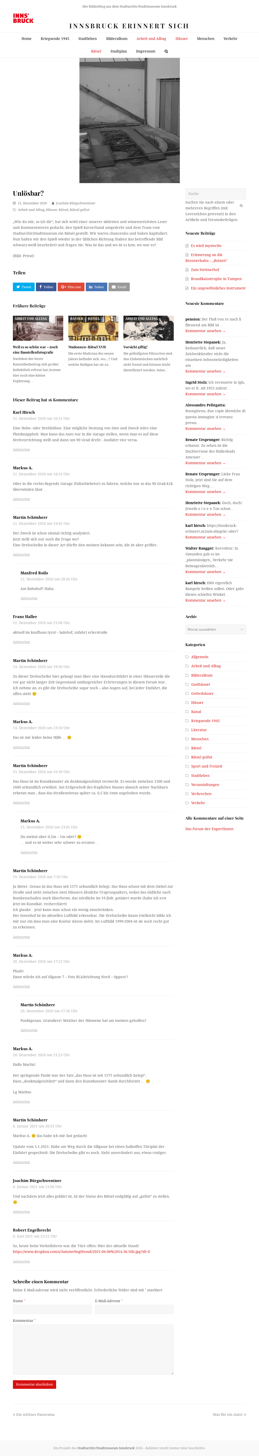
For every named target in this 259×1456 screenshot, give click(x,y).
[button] (24, 287)
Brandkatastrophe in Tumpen (216, 279)
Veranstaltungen (205, 785)
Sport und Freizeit (206, 766)
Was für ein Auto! (228, 1415)
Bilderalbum (201, 675)
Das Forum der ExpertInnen (209, 829)
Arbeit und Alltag (31, 210)
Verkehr (198, 803)
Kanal (196, 712)
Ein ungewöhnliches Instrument (218, 288)
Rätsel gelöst (80, 210)
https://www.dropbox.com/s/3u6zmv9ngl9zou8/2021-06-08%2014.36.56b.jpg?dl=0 (81, 1252)
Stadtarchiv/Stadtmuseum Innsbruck (106, 1448)
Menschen (200, 739)
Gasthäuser (200, 684)
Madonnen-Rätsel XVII (87, 346)
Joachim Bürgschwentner (75, 203)
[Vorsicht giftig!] (148, 328)
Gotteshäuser (202, 694)
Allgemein (199, 657)
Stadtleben (200, 776)
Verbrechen (201, 794)
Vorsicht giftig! (135, 346)
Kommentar (24, 1321)
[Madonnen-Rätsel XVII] (93, 328)
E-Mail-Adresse (109, 1301)
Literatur (199, 730)
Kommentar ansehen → (205, 331)
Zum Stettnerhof (205, 270)
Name (19, 1301)
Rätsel (63, 210)
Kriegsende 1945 (205, 721)
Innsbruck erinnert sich (129, 26)
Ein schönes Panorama (35, 1415)
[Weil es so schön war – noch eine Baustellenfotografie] (38, 328)
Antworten (21, 449)
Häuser (51, 210)
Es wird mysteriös (206, 246)
